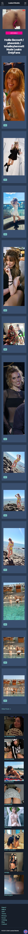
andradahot (8, 804)
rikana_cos (7, 827)
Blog (3, 922)
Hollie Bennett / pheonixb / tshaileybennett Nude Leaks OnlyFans (14, 46)
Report (4, 907)
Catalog (4, 920)
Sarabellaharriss (9, 736)
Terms (4, 913)
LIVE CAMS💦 (14, 33)
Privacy (4, 916)
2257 (3, 911)
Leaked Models (14, 3)
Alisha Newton (9, 782)
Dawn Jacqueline (10, 850)
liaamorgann (8, 895)
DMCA (4, 909)
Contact (4, 924)
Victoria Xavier (9, 759)
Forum (4, 918)
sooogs (6, 872)
